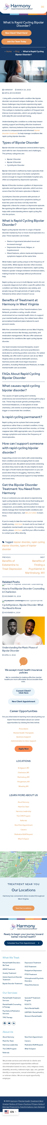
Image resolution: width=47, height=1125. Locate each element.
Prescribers (23, 729)
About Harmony (23, 802)
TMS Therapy (7, 1017)
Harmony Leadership (23, 811)
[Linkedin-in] (14, 1023)
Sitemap (5, 1107)
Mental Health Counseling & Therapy (12, 1005)
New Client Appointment (24, 825)
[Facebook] (5, 1023)
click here (18, 524)
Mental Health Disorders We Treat (11, 964)
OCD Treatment (30, 967)
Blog (17, 51)
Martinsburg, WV (23, 777)
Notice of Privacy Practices (20, 1104)
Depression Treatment (33, 963)
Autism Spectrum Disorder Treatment (12, 978)
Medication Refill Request (23, 834)
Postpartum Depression (33, 970)
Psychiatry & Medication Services (11, 1012)
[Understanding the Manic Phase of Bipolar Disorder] (23, 631)
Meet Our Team (23, 807)
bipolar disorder (22, 542)
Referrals (23, 820)
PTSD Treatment (31, 974)
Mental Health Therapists (23, 733)
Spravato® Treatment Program (32, 999)
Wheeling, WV (23, 786)
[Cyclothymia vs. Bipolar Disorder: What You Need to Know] (23, 601)
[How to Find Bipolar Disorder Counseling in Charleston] (23, 585)
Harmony (8, 90)
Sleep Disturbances (32, 985)
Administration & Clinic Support (23, 741)
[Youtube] (9, 1023)
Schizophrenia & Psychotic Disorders (34, 979)
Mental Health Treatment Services (12, 999)
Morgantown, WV (23, 782)
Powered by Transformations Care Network (27, 1107)
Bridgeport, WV (23, 768)
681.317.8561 (31, 513)
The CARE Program (23, 816)
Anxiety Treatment (9, 973)
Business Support (23, 737)
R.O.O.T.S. (28, 1004)
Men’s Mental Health (32, 1008)
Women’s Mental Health (33, 1016)
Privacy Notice (38, 1104)
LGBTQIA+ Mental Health (34, 1012)
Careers (24, 830)
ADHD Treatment (9, 969)
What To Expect (23, 839)
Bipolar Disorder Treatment (12, 983)
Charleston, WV (23, 772)
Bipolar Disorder (12, 93)
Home (9, 51)
